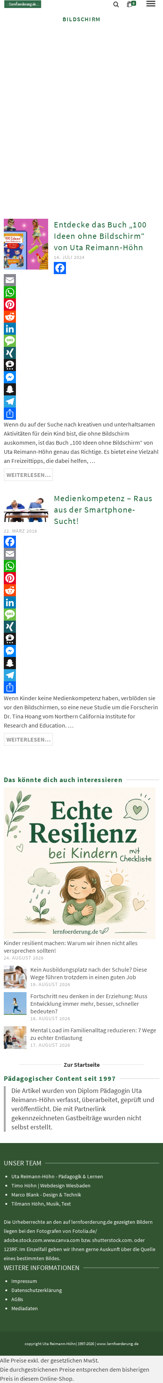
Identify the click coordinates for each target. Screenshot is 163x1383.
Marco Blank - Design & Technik (46, 1194)
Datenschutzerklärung (36, 1290)
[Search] (116, 4)
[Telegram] (81, 401)
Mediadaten (24, 1308)
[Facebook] (81, 268)
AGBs (17, 1299)
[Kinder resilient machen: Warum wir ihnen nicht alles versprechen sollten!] (81, 863)
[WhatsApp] (81, 292)
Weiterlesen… (28, 474)
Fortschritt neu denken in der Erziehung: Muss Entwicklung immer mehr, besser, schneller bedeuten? (88, 1003)
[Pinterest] (81, 304)
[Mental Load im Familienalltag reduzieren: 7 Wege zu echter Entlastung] (15, 1037)
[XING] (81, 353)
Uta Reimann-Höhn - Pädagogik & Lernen (57, 1176)
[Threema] (81, 365)
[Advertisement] (81, 114)
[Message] (81, 341)
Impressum (24, 1281)
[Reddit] (81, 316)
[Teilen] (81, 414)
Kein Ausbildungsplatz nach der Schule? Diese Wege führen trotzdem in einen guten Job (88, 973)
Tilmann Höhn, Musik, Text (41, 1203)
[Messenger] (81, 377)
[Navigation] (151, 4)
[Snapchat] (81, 389)
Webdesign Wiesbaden (65, 1185)
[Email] (81, 280)
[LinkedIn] (81, 329)
